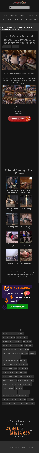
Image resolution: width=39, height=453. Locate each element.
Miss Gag (15, 47)
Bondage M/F (13, 15)
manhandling (6, 276)
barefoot (8, 341)
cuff (32, 353)
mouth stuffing (10, 384)
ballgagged (22, 337)
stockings (33, 276)
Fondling (24, 272)
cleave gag (14, 272)
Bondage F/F (23, 15)
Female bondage (10, 365)
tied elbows (9, 403)
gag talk (23, 369)
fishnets (20, 272)
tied (30, 400)
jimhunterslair (10, 380)
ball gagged (9, 337)
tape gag (8, 400)
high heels (8, 376)
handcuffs (21, 372)
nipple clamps (25, 384)
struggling (8, 396)
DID (23, 361)
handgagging (29, 274)
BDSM (18, 341)
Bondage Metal (6, 19)
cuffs (16, 357)
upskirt (30, 403)
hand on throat (12, 274)
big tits (27, 341)
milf (11, 276)
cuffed (7, 357)
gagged (23, 365)
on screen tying (16, 276)
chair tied (24, 349)
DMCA (19, 450)
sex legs (29, 276)
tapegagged (20, 400)
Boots (19, 345)
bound (34, 271)
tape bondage (22, 396)
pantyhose (23, 276)
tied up (17, 277)
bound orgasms (10, 349)
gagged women (10, 369)
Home (2, 27)
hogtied (29, 376)
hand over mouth (21, 274)
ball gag (18, 334)
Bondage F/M (33, 15)
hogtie (19, 376)
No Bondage (33, 19)
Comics (16, 19)
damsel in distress (11, 361)
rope (18, 388)
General (4, 15)
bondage (8, 345)
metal (22, 380)
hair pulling (30, 272)
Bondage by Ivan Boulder (25, 271)
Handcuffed (9, 372)
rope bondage (10, 392)
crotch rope (21, 353)
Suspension (23, 19)
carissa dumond (7, 272)
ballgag (7, 334)
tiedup (21, 277)
